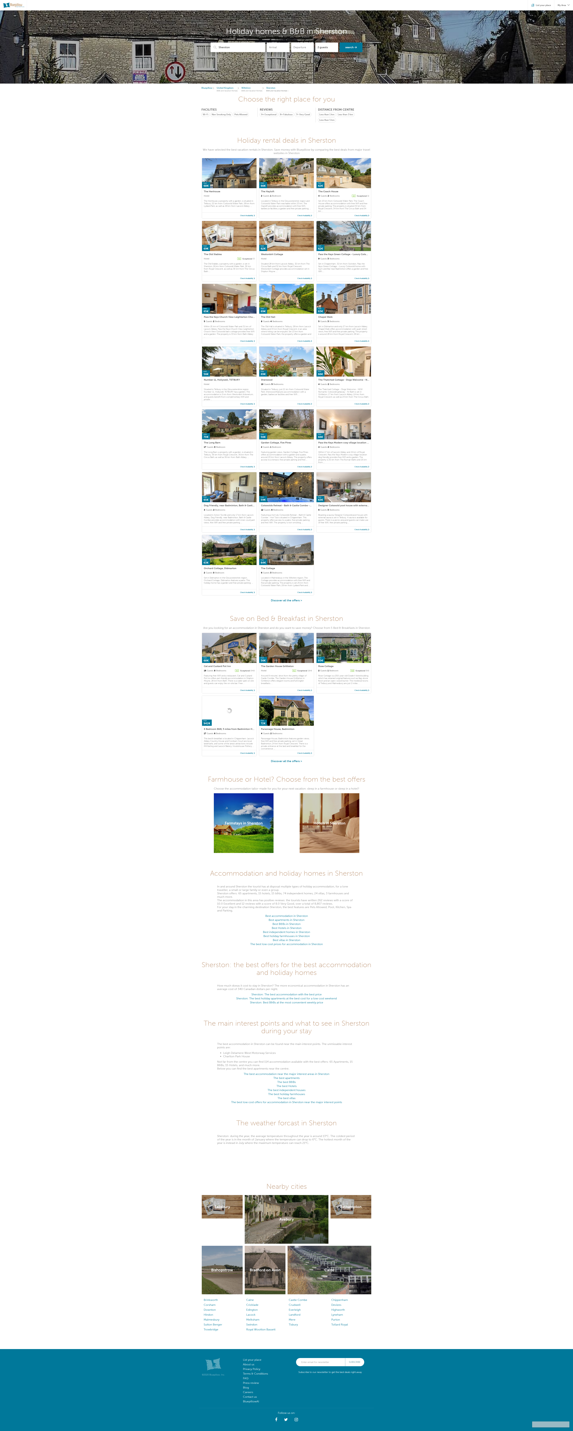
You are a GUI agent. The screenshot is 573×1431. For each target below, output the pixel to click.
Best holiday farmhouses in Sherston (286, 936)
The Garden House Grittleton (277, 666)
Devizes (336, 1305)
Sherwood (266, 379)
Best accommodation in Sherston (286, 916)
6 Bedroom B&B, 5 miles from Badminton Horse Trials (234, 729)
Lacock (250, 1314)
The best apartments (286, 1078)
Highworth (338, 1309)
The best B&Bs (286, 1082)
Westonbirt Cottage (272, 254)
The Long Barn (212, 442)
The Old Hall (268, 317)
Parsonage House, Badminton (277, 729)
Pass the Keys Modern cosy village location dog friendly (349, 442)
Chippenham (339, 1300)
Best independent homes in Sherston (286, 932)
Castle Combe (298, 1300)
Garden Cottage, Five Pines (276, 442)
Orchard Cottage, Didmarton (220, 568)
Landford (294, 1314)
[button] (276, 1419)
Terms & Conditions (255, 1373)
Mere (292, 1319)
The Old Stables (213, 254)
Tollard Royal (339, 1324)
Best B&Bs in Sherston (286, 924)
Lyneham (337, 1314)
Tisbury (293, 1324)
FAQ (245, 1378)
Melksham (252, 1319)
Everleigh (295, 1309)
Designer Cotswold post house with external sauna (346, 505)
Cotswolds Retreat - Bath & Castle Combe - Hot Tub (290, 505)
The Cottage (268, 568)
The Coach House (328, 191)
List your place (252, 1359)
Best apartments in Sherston (286, 920)
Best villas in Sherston (286, 940)
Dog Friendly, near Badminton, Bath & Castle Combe (233, 505)
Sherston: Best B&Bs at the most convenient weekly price (286, 1002)
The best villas (286, 1098)
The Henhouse (212, 191)
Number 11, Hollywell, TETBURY (222, 379)
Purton (335, 1319)
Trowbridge (211, 1329)
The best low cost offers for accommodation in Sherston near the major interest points (286, 1102)
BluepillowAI (251, 1401)
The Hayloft (267, 191)
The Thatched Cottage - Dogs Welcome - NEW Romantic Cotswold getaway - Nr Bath (366, 379)
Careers (248, 1392)
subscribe (355, 1362)
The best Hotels (287, 1086)
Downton (210, 1309)
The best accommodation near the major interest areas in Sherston (286, 1074)
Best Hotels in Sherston (286, 928)
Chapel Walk (325, 317)
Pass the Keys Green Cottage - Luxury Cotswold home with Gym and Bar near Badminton (368, 254)
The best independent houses (286, 1090)
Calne (250, 1300)
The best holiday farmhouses (286, 1094)
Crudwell (295, 1305)
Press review (251, 1383)
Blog (246, 1387)
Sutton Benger (213, 1324)
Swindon (251, 1324)
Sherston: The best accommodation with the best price (286, 994)
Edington (252, 1309)
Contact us (250, 1396)
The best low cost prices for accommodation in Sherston (286, 944)
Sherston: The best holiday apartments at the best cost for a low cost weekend (286, 998)
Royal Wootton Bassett (260, 1329)
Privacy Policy (251, 1369)
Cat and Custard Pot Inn (217, 666)
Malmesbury (211, 1319)
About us (248, 1364)
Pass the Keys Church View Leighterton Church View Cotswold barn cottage (246, 317)
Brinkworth (211, 1300)
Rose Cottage (326, 666)
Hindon (208, 1314)
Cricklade (252, 1305)
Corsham (209, 1305)
